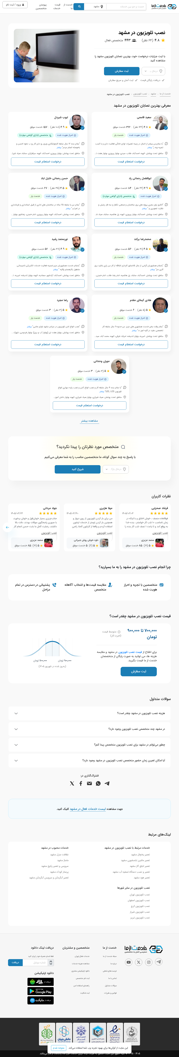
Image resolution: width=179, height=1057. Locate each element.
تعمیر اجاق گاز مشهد (140, 866)
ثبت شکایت (85, 993)
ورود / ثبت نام (13, 5)
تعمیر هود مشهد (142, 878)
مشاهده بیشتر (89, 421)
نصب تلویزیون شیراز (140, 912)
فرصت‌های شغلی (110, 971)
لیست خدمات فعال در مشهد (88, 809)
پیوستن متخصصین (41, 6)
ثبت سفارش (121, 71)
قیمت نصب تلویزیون (130, 652)
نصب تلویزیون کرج (140, 906)
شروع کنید (78, 469)
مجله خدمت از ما (110, 956)
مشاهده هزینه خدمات (81, 963)
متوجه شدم (58, 1048)
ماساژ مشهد (63, 860)
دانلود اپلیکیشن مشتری (80, 971)
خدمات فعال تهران (82, 956)
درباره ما (113, 963)
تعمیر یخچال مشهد (140, 855)
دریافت (15, 962)
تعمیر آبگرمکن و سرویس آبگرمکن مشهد (49, 878)
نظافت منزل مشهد (59, 855)
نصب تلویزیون (140, 94)
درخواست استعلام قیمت (131, 161)
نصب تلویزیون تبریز (140, 918)
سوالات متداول (111, 985)
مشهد (153, 94)
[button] (7, 527)
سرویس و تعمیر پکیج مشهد (55, 866)
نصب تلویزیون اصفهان (139, 900)
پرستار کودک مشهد (59, 872)
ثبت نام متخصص (83, 978)
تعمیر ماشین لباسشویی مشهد (135, 860)
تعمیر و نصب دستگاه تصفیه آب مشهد (131, 872)
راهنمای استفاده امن (82, 985)
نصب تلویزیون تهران (140, 895)
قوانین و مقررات (110, 993)
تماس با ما (112, 978)
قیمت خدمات (56, 6)
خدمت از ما (68, 6)
